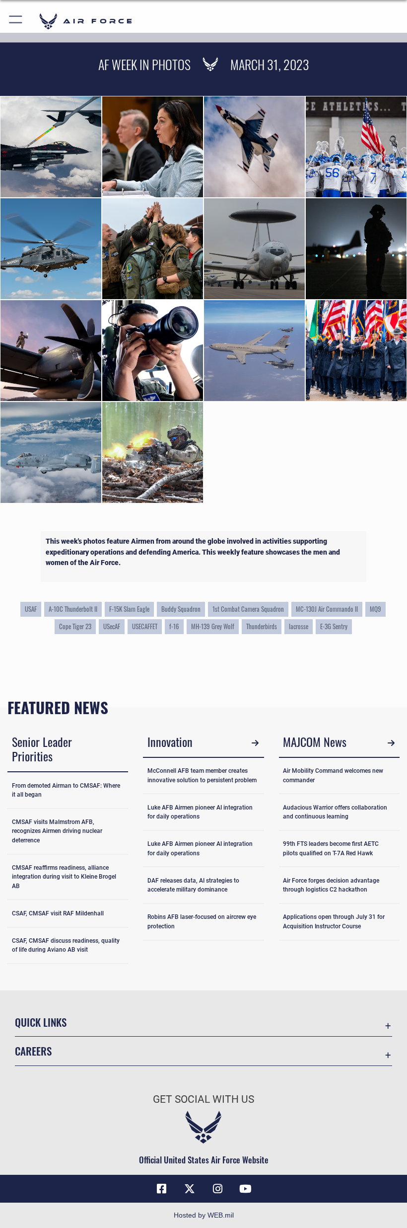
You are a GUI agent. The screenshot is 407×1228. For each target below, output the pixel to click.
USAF (31, 609)
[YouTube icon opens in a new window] (245, 1188)
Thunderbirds (261, 626)
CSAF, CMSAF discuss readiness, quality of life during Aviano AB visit (66, 945)
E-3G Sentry (333, 626)
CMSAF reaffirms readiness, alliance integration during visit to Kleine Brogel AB (64, 877)
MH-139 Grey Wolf (212, 626)
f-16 (174, 626)
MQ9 (375, 609)
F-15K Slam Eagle (129, 609)
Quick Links (41, 1022)
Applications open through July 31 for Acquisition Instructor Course (334, 921)
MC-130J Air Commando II (327, 609)
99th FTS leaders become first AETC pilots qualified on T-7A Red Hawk (331, 848)
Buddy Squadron (181, 609)
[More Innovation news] (255, 743)
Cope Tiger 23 (75, 626)
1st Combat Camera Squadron (248, 609)
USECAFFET (144, 626)
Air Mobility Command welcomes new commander (333, 775)
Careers (33, 1051)
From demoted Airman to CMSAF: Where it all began (66, 790)
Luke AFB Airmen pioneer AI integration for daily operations (200, 812)
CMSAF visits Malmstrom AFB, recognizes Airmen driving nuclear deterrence (57, 831)
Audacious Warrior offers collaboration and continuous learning (335, 812)
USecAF (111, 626)
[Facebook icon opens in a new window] (161, 1188)
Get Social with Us (203, 1099)
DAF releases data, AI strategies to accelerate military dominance (193, 885)
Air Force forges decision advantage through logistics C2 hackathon (331, 885)
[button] (16, 21)
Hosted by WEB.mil (204, 1215)
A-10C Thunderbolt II (73, 609)
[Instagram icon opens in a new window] (217, 1188)
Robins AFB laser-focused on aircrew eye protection (201, 921)
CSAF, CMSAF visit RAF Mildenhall (58, 913)
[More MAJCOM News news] (391, 743)
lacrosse (298, 626)
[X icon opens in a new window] (189, 1188)
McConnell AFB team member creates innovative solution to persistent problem (202, 775)
